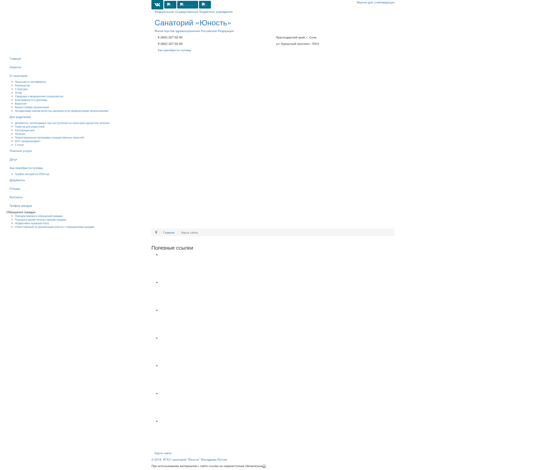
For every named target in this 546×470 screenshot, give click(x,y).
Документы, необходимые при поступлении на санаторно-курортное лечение (62, 123)
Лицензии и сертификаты (30, 81)
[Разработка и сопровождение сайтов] (264, 466)
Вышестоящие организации (32, 107)
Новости (15, 67)
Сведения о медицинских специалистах (39, 96)
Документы (17, 180)
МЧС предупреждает (28, 141)
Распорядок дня (25, 130)
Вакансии (20, 103)
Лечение (20, 133)
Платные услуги (21, 150)
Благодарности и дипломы (31, 100)
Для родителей (20, 117)
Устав (18, 92)
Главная (15, 58)
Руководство (22, 85)
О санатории (19, 75)
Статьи (19, 144)
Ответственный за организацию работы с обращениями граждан (54, 226)
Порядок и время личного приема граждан (40, 219)
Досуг (13, 159)
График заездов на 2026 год (32, 174)
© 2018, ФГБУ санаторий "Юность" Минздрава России (189, 459)
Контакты (16, 197)
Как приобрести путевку (174, 50)
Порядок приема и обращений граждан (39, 216)
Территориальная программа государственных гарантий (49, 137)
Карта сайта (163, 453)
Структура (21, 89)
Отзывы (15, 188)
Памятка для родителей (29, 126)
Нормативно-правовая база (32, 223)
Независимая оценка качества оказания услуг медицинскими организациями (61, 110)
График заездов (21, 205)
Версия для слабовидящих (376, 2)
